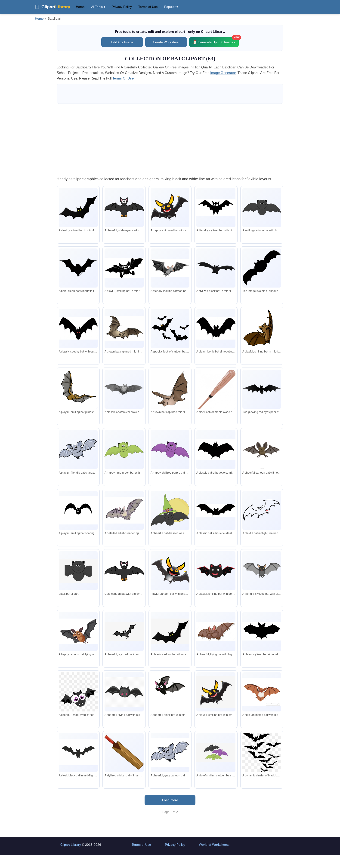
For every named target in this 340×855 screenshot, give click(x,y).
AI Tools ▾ (98, 7)
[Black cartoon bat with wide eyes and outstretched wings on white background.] (215, 207)
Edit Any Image (122, 42)
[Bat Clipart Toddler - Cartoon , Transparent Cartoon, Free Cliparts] (78, 570)
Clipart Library (70, 844)
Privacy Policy (122, 7)
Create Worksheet (166, 42)
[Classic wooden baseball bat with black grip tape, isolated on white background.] (215, 391)
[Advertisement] (170, 139)
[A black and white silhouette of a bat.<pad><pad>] (261, 268)
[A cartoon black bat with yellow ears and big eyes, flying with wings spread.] (170, 571)
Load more (170, 800)
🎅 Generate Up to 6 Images (216, 40)
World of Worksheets (214, 844)
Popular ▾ (171, 7)
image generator (223, 73)
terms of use (123, 78)
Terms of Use (148, 7)
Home (80, 7)
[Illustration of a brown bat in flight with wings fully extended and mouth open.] (124, 328)
